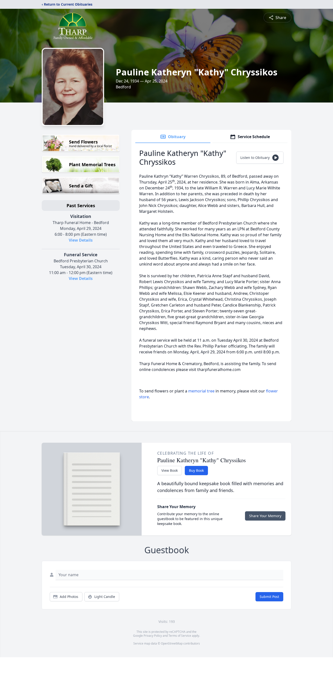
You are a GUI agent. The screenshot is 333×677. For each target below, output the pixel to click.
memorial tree (201, 391)
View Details (81, 240)
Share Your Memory (265, 515)
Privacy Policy (153, 636)
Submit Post (269, 596)
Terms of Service (179, 636)
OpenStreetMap (172, 643)
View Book (169, 470)
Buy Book (196, 470)
